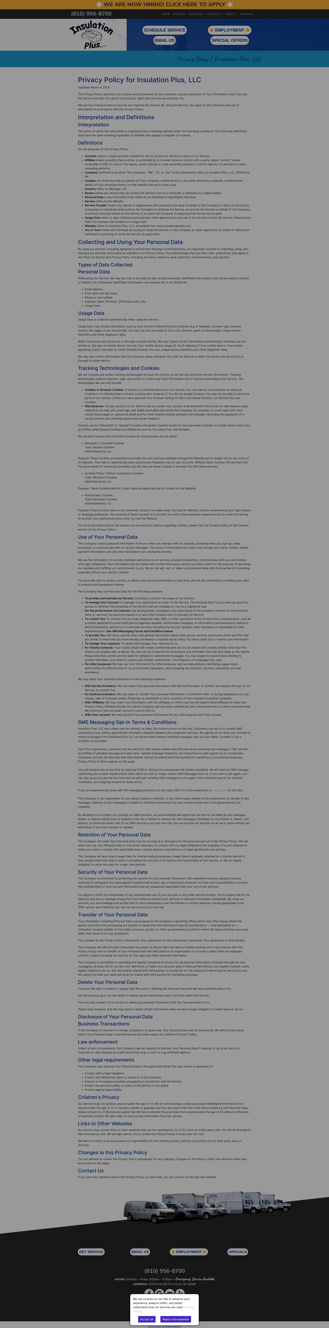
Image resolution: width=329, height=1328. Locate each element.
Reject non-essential (176, 1319)
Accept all (146, 1319)
